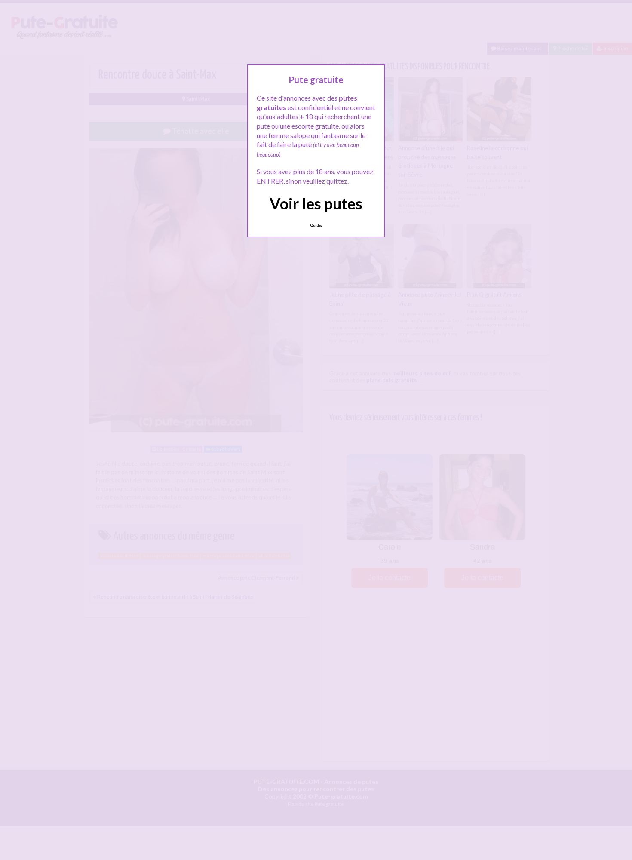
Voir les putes (316, 203)
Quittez (316, 225)
